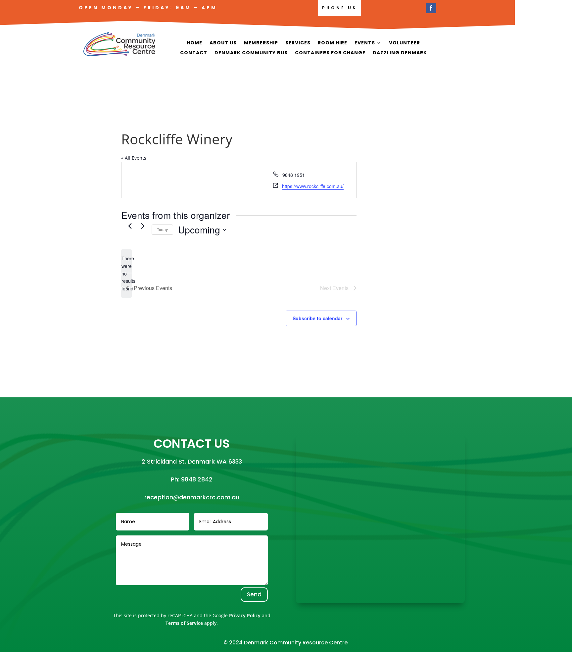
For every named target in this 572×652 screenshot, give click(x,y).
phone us (339, 8)
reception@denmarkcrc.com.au (191, 497)
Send (254, 594)
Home (194, 43)
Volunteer (404, 43)
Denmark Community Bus (251, 53)
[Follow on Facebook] (431, 8)
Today (162, 229)
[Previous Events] (130, 226)
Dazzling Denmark (400, 53)
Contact (193, 53)
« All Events (133, 158)
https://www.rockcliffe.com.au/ (313, 186)
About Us (223, 43)
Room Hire (332, 43)
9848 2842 (197, 479)
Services (297, 43)
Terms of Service (184, 623)
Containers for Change (330, 53)
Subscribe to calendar (317, 318)
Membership (261, 43)
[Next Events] (143, 226)
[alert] (126, 273)
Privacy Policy (245, 615)
